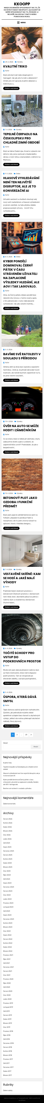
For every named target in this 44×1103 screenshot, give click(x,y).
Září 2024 (6, 879)
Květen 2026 (7, 823)
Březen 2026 (7, 831)
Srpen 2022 (7, 935)
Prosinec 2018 (8, 1031)
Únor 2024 (7, 895)
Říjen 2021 (6, 959)
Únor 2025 (7, 871)
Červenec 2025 (8, 851)
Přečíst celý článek (11, 88)
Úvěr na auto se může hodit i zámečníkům (21, 428)
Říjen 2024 (7, 875)
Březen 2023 (7, 927)
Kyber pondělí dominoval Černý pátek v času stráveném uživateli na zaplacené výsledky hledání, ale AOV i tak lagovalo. (21, 274)
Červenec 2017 (8, 1067)
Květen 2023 (7, 923)
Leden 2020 (7, 999)
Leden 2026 (7, 839)
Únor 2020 (7, 995)
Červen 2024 (7, 891)
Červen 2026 (7, 819)
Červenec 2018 (8, 1043)
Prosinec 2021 (8, 955)
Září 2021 (6, 963)
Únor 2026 (7, 835)
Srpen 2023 (7, 915)
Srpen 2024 (7, 883)
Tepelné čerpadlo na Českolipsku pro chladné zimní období (21, 138)
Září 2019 (6, 1011)
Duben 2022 (7, 947)
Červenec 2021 (8, 967)
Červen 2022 (7, 939)
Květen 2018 (7, 1051)
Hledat (5, 743)
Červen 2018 (7, 1047)
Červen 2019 (7, 1015)
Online (18, 174)
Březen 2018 (7, 1055)
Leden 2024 (7, 899)
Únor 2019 (6, 1027)
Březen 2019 (7, 1023)
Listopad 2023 (8, 907)
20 (27, 735)
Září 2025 (6, 843)
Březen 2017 (7, 1075)
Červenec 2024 (8, 887)
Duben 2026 (7, 827)
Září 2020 (6, 987)
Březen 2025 (7, 867)
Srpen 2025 (7, 847)
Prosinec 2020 (8, 979)
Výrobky (20, 62)
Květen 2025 (7, 859)
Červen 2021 (7, 971)
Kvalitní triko (15, 66)
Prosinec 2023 (8, 903)
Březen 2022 (7, 951)
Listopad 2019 (8, 1007)
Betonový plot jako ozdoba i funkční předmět (20, 502)
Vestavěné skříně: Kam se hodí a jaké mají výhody (22, 578)
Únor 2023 (7, 931)
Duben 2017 (7, 1071)
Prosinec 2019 (8, 1003)
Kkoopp (22, 4)
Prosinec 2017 (8, 1059)
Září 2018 (6, 1039)
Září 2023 (6, 911)
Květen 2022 (7, 943)
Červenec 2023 (8, 919)
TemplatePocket (23, 1098)
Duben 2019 (7, 1019)
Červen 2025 (7, 855)
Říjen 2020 (7, 983)
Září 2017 (6, 1063)
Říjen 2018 (6, 1035)
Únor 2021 (6, 975)
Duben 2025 (7, 863)
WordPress (22, 1100)
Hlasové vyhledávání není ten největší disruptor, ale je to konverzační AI (21, 184)
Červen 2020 (7, 991)
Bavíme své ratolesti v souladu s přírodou (22, 356)
